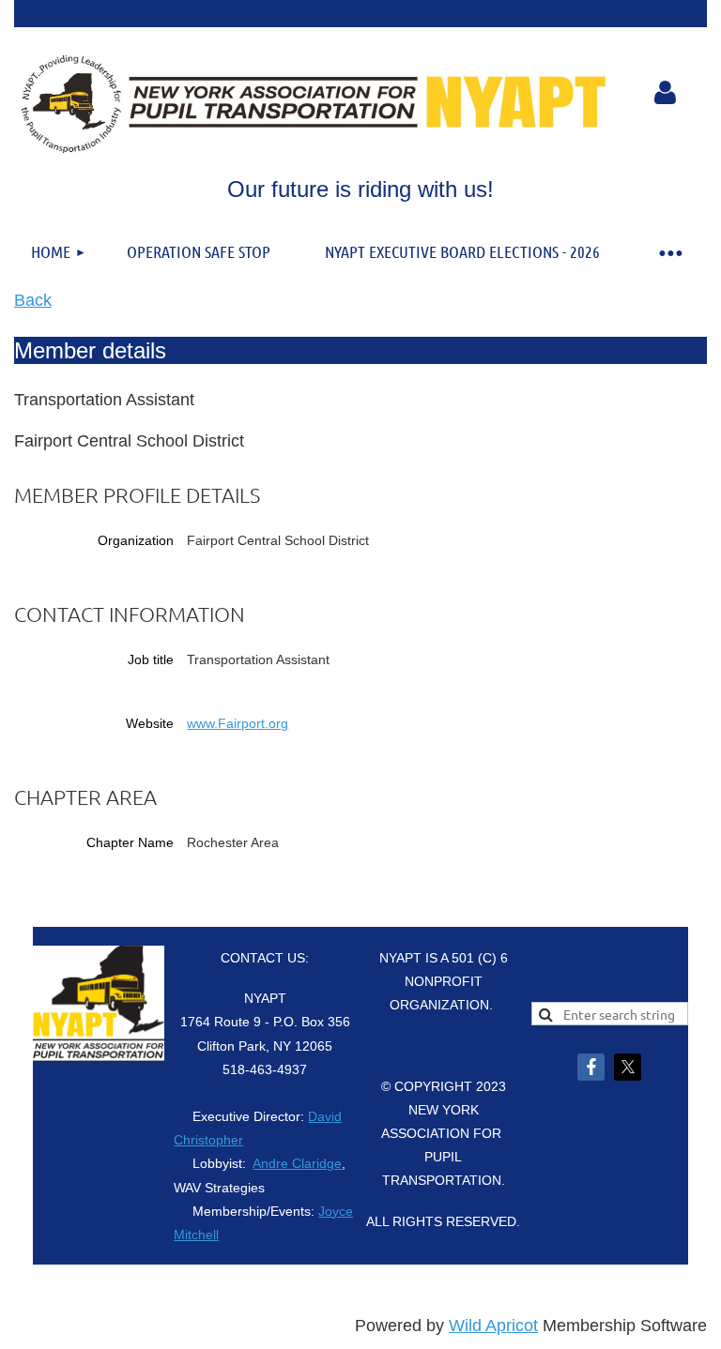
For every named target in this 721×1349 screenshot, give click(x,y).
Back (33, 300)
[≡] (669, 252)
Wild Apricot (493, 1325)
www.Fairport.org (237, 723)
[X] (627, 1067)
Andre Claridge (297, 1163)
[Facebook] (591, 1067)
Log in (665, 92)
